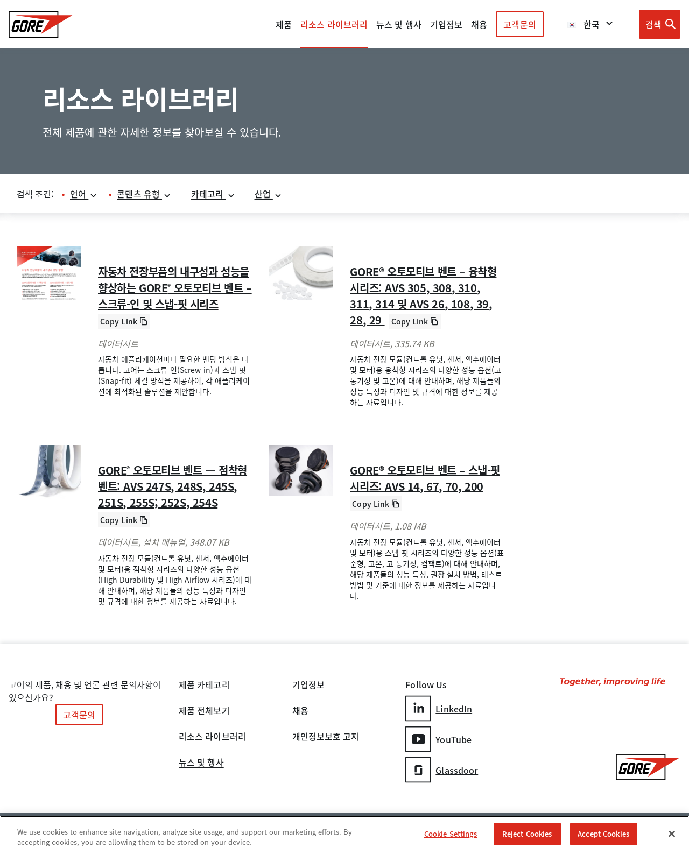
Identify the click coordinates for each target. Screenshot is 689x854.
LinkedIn (453, 708)
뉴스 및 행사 (201, 763)
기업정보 (308, 685)
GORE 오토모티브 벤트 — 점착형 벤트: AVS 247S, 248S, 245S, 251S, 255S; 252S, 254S (172, 486)
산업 (264, 193)
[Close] (672, 833)
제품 (284, 24)
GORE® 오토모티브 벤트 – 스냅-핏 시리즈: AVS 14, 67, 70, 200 (425, 478)
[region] (344, 835)
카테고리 (208, 193)
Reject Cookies (527, 834)
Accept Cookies (603, 834)
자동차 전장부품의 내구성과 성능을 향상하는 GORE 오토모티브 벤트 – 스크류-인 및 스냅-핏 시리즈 (175, 288)
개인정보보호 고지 (326, 737)
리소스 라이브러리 (212, 737)
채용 (300, 711)
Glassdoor (456, 770)
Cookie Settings (450, 834)
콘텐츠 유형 (139, 193)
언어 (79, 193)
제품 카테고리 (204, 685)
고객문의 (519, 24)
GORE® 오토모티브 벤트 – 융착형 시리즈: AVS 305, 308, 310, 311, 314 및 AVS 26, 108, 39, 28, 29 (423, 296)
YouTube (453, 739)
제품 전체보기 (204, 711)
